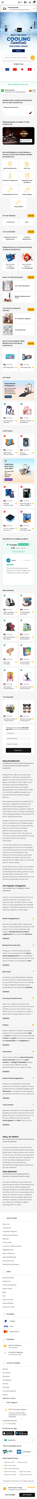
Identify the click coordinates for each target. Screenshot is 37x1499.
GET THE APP (27, 1495)
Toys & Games (8, 1105)
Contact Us (7, 1228)
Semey (5, 1395)
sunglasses (23, 1041)
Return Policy (7, 1289)
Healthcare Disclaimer (11, 1264)
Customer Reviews (9, 1285)
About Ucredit (8, 1300)
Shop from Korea (10, 1472)
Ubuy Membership (9, 1257)
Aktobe (5, 1384)
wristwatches (10, 1041)
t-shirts (5, 1038)
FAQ (4, 1296)
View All (31, 216)
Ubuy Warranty (8, 1261)
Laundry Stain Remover (26, 238)
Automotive (7, 1052)
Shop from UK (22, 1462)
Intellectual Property (10, 1235)
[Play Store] (21, 1433)
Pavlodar (6, 1387)
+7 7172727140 (10, 1424)
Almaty (5, 1369)
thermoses (7, 1091)
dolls (19, 1120)
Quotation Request (10, 1231)
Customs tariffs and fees (12, 1246)
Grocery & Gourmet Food (12, 998)
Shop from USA (9, 1462)
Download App (8, 1278)
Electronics (7, 972)
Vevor (27, 222)
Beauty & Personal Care (11, 945)
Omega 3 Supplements (10, 238)
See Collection (27, 138)
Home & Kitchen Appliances (13, 1078)
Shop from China (25, 1472)
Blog (4, 1292)
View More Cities (9, 1398)
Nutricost (28, 934)
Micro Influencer (9, 1253)
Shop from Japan (10, 1465)
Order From (18, 64)
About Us (6, 1224)
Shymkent (6, 1376)
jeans (14, 1038)
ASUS (10, 222)
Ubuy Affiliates (8, 1303)
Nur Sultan (6, 1373)
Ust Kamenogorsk (9, 1391)
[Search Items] (33, 58)
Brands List (7, 1281)
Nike (30, 1033)
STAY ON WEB (10, 1495)
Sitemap (6, 1239)
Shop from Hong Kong (11, 1468)
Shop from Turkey (10, 1475)
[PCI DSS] (7, 1452)
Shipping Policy (8, 1250)
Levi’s (8, 1036)
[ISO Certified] (23, 1452)
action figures (8, 1120)
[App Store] (9, 1433)
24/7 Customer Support (18, 1409)
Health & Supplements (11, 918)
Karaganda (7, 1380)
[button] (20, 2)
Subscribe (17, 750)
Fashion (6, 1025)
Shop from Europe (26, 1475)
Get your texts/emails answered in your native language (18, 1415)
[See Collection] (18, 136)
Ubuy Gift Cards (9, 1307)
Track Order (7, 1242)
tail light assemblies (19, 1062)
